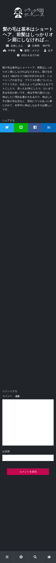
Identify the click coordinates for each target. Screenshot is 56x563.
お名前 (6, 451)
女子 (50, 50)
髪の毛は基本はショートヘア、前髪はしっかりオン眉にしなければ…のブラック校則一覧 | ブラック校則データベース (28, 12)
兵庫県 (36, 45)
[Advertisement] (28, 261)
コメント (10, 396)
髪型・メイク (31, 50)
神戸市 (46, 45)
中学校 (11, 50)
